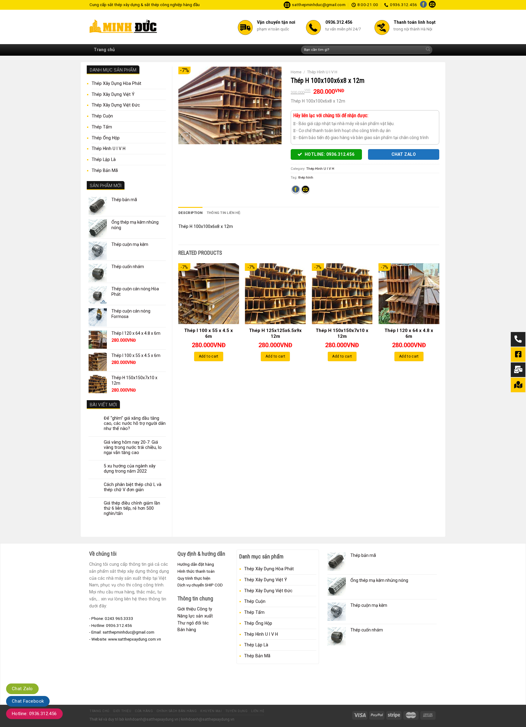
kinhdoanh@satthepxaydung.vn (151, 719)
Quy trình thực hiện (193, 578)
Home (296, 72)
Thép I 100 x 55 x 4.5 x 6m (208, 333)
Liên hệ (258, 711)
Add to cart (209, 356)
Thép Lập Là (104, 159)
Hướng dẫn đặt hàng (195, 564)
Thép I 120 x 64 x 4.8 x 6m (408, 333)
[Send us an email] (432, 5)
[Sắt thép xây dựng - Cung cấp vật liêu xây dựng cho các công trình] (124, 27)
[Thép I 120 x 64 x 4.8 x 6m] (408, 293)
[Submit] (427, 50)
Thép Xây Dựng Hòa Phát (116, 83)
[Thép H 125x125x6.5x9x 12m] (275, 293)
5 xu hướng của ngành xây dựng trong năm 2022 (130, 468)
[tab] (190, 212)
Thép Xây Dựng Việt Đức (116, 105)
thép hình (305, 177)
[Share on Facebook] (295, 189)
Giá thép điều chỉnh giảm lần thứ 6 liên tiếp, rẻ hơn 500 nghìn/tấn (132, 508)
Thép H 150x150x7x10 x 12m (342, 333)
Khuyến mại (211, 711)
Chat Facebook (28, 701)
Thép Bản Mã (105, 170)
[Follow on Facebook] (423, 5)
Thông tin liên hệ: (224, 213)
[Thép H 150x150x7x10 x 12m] (342, 293)
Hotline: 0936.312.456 (34, 713)
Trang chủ (104, 49)
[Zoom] (185, 137)
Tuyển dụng (236, 711)
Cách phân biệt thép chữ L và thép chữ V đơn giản (132, 487)
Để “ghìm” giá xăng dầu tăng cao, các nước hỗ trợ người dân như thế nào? (135, 423)
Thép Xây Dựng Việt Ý (113, 94)
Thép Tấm (102, 126)
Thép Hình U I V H (108, 148)
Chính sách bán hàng (176, 711)
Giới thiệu (122, 711)
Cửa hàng (144, 711)
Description (190, 213)
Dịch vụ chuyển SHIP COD (200, 584)
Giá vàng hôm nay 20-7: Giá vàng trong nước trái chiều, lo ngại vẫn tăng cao (133, 447)
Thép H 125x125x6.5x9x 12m (275, 333)
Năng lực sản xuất (195, 615)
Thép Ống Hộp (106, 137)
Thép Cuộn (102, 116)
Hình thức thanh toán (196, 571)
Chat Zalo (22, 688)
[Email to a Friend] (305, 189)
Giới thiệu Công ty (194, 608)
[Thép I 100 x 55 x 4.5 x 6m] (208, 293)
